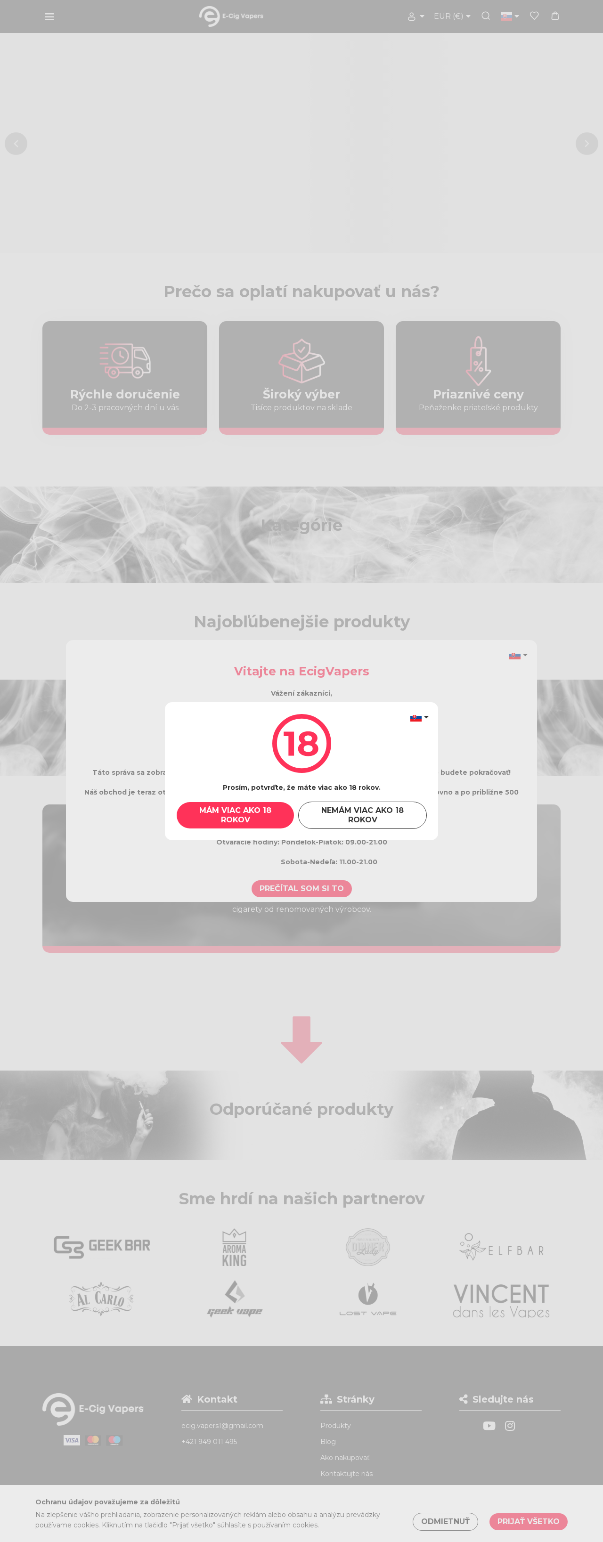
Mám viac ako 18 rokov (235, 815)
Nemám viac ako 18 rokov (362, 815)
